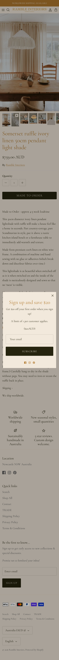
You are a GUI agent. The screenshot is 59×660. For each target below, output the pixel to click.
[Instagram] (29, 363)
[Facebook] (25, 363)
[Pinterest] (34, 363)
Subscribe (29, 351)
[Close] (52, 295)
